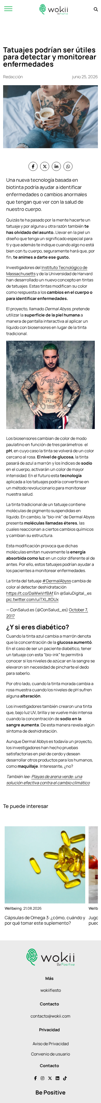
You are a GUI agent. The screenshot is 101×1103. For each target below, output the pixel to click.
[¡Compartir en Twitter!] (44, 166)
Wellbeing (13, 908)
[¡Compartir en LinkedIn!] (56, 166)
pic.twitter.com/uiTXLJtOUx (32, 599)
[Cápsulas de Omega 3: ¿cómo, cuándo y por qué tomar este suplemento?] (45, 864)
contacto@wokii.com (50, 1016)
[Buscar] (96, 9)
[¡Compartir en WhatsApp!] (68, 166)
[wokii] (53, 9)
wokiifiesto (50, 990)
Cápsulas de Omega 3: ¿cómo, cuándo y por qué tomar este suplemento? (45, 920)
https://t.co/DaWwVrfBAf (29, 593)
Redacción (13, 77)
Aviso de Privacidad (51, 1043)
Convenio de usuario (50, 1054)
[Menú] (8, 9)
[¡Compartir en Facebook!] (33, 166)
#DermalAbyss (56, 581)
